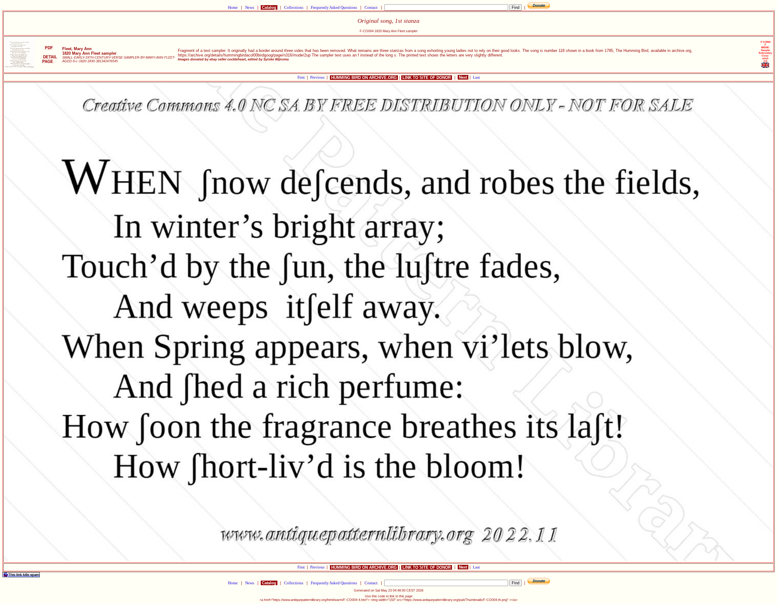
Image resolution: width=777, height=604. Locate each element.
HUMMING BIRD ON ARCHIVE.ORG (364, 77)
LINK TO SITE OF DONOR (426, 77)
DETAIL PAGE (49, 59)
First (301, 77)
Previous (317, 77)
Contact (371, 7)
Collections (293, 7)
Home (233, 7)
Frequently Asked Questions (334, 7)
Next (463, 77)
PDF (49, 48)
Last (476, 77)
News (249, 7)
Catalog (269, 7)
